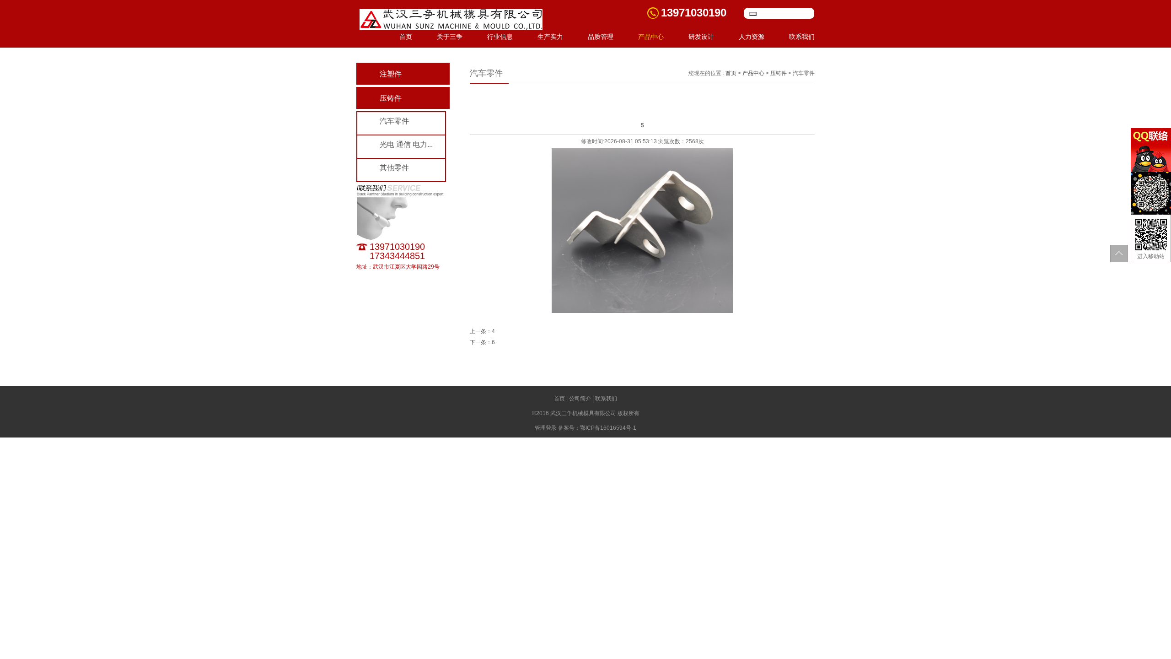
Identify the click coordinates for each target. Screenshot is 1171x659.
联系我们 (802, 36)
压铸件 (391, 98)
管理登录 (546, 428)
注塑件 (391, 74)
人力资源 (751, 36)
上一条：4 (482, 331)
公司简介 (580, 398)
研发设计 (701, 36)
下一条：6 (482, 342)
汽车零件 (394, 121)
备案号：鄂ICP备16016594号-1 (597, 428)
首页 (405, 36)
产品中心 (651, 36)
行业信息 (500, 36)
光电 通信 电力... (406, 144)
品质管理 (600, 36)
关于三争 (449, 36)
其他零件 (394, 168)
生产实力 (550, 36)
